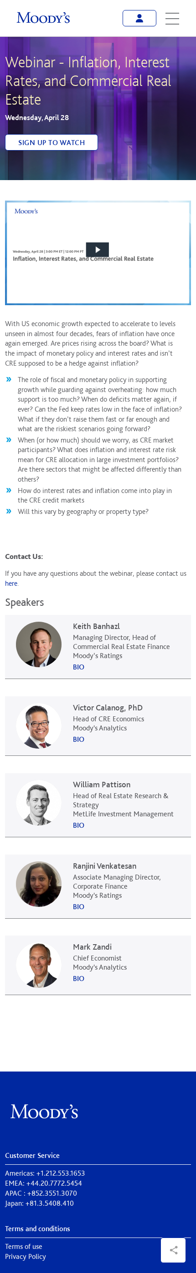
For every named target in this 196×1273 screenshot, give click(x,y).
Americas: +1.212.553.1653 (45, 1173)
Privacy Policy (25, 1256)
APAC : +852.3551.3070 (41, 1193)
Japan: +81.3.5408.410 (39, 1203)
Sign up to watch (51, 142)
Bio (78, 667)
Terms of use (23, 1246)
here (11, 583)
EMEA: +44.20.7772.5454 (43, 1183)
